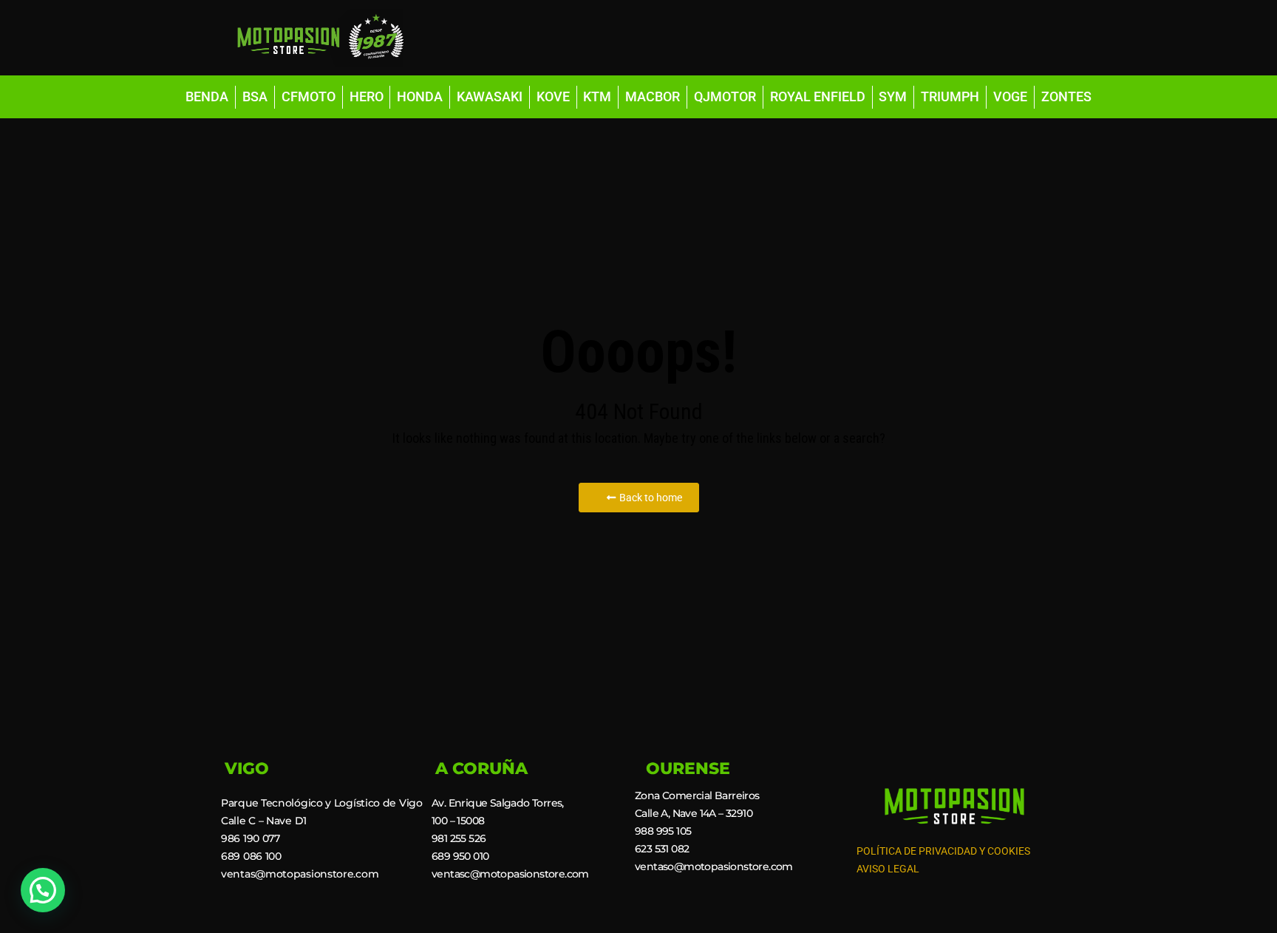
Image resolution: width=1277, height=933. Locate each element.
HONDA (420, 96)
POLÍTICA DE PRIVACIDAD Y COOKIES (943, 851)
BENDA (206, 96)
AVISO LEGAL (888, 869)
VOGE (1010, 96)
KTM (597, 96)
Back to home (650, 497)
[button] (43, 890)
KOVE (553, 96)
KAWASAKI (489, 96)
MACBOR (652, 96)
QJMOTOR (725, 96)
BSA (255, 96)
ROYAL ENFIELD (817, 96)
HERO (367, 96)
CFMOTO (309, 96)
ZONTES (1066, 96)
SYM (893, 96)
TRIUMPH (950, 96)
